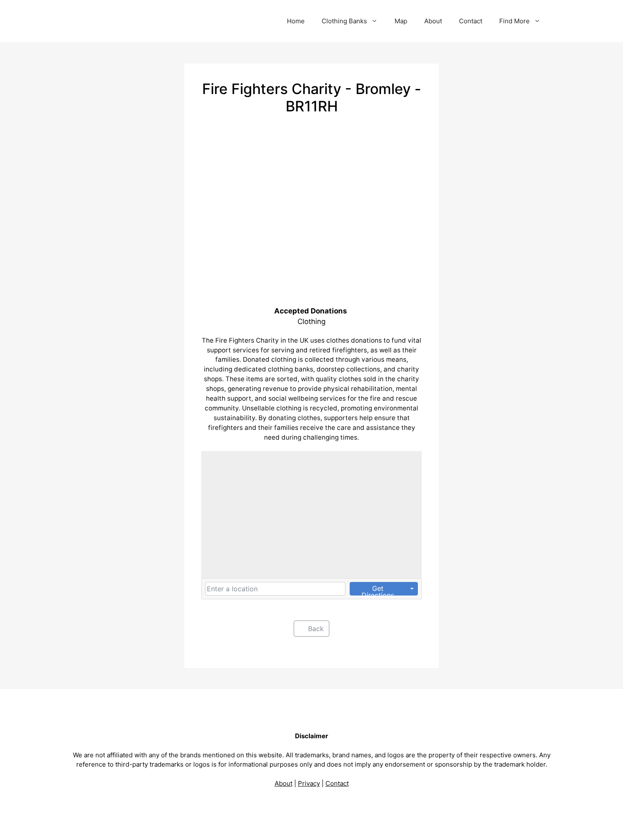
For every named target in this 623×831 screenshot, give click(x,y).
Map (401, 21)
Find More (514, 21)
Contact (470, 21)
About (433, 21)
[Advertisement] (311, 178)
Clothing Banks (344, 21)
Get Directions (378, 590)
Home (296, 21)
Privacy (309, 783)
